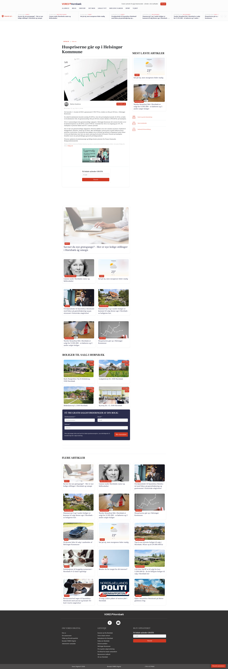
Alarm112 (65, 8)
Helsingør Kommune (104, 646)
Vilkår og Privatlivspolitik (70, 638)
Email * (100, 417)
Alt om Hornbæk (103, 657)
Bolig (74, 8)
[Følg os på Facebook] (110, 623)
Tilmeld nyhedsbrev (218, 666)
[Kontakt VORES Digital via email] (118, 623)
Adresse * (67, 424)
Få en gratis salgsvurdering (106, 649)
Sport (128, 8)
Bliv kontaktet (121, 434)
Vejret (135, 8)
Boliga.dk (70, 146)
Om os (64, 633)
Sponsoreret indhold (104, 654)
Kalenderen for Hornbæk (105, 638)
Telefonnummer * (69, 417)
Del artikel (120, 104)
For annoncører (67, 636)
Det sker (91, 8)
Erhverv (82, 8)
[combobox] (65, 428)
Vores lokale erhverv (104, 636)
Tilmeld (163, 4)
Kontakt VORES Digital (69, 641)
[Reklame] (95, 155)
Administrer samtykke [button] (69, 644)
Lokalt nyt (102, 8)
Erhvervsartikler (102, 644)
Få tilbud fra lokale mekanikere (107, 652)
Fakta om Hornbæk (103, 641)
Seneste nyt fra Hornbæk (105, 633)
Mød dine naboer (116, 8)
